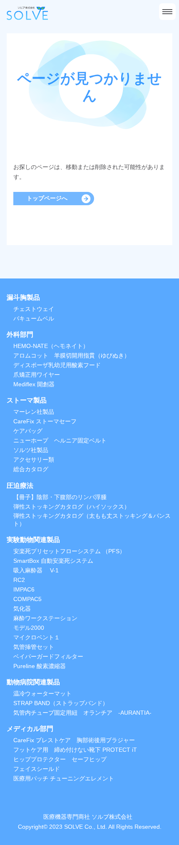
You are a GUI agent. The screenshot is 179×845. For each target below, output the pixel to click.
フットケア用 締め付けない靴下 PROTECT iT (75, 749)
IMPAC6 (24, 589)
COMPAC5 (27, 599)
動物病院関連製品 (33, 682)
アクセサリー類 (33, 459)
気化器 (22, 608)
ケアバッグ (27, 430)
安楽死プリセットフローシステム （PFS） (69, 551)
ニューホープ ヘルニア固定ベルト (60, 440)
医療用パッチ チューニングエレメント (63, 778)
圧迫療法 (20, 485)
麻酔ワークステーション (45, 618)
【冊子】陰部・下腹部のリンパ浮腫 (60, 497)
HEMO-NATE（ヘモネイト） (51, 346)
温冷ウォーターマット (42, 693)
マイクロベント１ (36, 637)
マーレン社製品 (33, 411)
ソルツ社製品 (30, 450)
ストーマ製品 (27, 400)
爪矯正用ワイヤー (36, 374)
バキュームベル (33, 318)
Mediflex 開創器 (34, 384)
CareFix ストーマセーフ (45, 421)
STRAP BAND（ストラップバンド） (60, 703)
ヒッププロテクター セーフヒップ (60, 759)
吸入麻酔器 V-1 (36, 570)
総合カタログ (30, 469)
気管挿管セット (33, 647)
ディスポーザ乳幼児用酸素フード (57, 365)
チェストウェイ (33, 309)
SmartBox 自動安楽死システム (53, 560)
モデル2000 (28, 627)
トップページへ (47, 198)
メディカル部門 (30, 728)
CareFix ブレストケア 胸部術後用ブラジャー (74, 740)
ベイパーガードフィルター (48, 656)
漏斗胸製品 (23, 297)
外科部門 (20, 334)
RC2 (19, 580)
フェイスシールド (36, 768)
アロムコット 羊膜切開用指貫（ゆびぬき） (71, 355)
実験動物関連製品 (33, 539)
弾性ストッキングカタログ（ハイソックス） (71, 506)
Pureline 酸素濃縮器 (39, 666)
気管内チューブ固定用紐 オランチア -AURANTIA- (82, 712)
